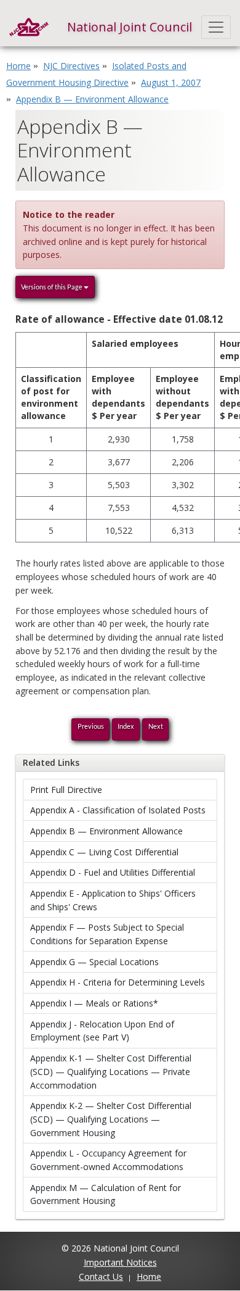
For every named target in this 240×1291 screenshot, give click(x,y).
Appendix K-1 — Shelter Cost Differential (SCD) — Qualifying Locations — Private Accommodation (110, 1071)
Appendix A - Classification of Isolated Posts (118, 810)
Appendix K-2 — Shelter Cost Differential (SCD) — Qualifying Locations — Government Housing (110, 1119)
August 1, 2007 (171, 82)
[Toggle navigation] (216, 27)
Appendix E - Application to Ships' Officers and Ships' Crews (113, 900)
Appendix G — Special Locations (94, 962)
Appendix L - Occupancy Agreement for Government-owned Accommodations (108, 1160)
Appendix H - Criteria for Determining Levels (117, 982)
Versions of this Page (52, 287)
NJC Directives (71, 66)
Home (18, 66)
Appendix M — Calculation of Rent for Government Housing (105, 1194)
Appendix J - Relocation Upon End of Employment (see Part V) (102, 1031)
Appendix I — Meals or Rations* (94, 1003)
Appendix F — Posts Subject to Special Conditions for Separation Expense (107, 934)
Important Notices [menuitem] (120, 1262)
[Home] (29, 27)
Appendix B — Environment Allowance (106, 831)
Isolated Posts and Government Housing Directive (96, 74)
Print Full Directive (66, 789)
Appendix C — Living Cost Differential (104, 852)
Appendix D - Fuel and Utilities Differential (112, 872)
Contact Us (101, 1276)
